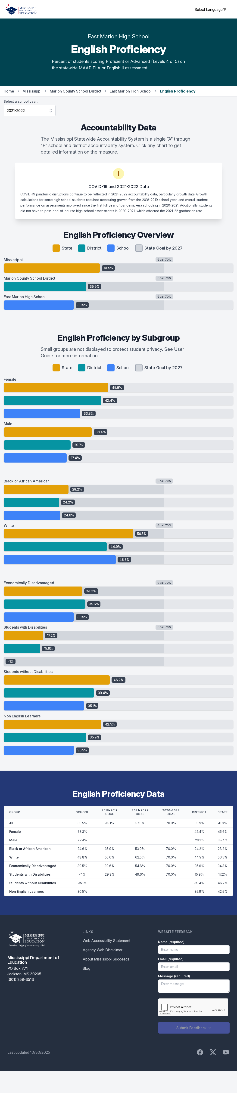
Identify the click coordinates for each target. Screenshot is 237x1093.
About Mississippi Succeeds (106, 959)
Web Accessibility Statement (106, 940)
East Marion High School (131, 91)
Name (171, 942)
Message (174, 976)
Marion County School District (75, 91)
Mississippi (31, 91)
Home (9, 91)
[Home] (21, 9)
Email (171, 959)
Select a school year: (21, 101)
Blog (86, 968)
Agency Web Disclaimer (102, 950)
